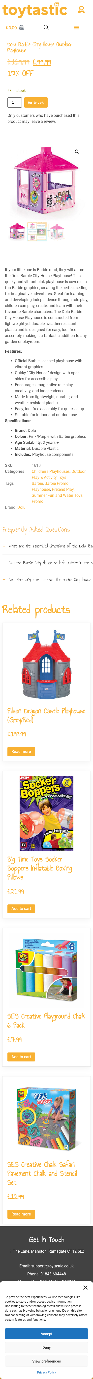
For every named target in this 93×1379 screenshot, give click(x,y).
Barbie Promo (56, 483)
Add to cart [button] (21, 908)
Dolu (21, 507)
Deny (46, 1347)
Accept (46, 1334)
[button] (85, 1287)
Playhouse (41, 489)
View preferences (46, 1361)
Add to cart (36, 102)
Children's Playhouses (51, 471)
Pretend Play (63, 489)
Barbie (37, 483)
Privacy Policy (46, 1372)
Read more (21, 751)
